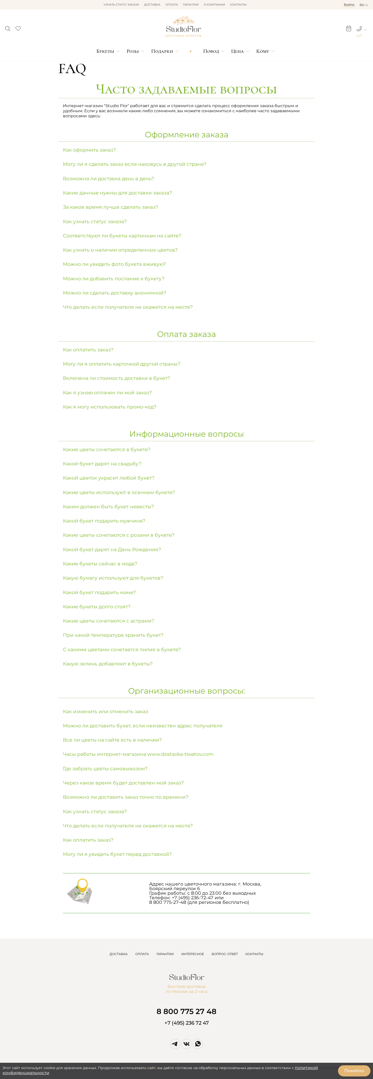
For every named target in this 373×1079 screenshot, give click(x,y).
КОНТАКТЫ (254, 954)
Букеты (105, 51)
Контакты (238, 4)
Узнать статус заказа (121, 4)
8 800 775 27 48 (186, 1011)
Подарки (162, 51)
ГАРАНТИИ (165, 954)
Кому (262, 51)
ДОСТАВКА (119, 954)
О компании (214, 4)
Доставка (152, 4)
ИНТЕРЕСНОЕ (192, 954)
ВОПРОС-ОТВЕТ (225, 954)
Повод (211, 51)
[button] (8, 27)
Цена (237, 51)
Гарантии (191, 4)
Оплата (171, 4)
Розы (133, 51)
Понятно (354, 1070)
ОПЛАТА (142, 954)
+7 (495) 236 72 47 (186, 1023)
